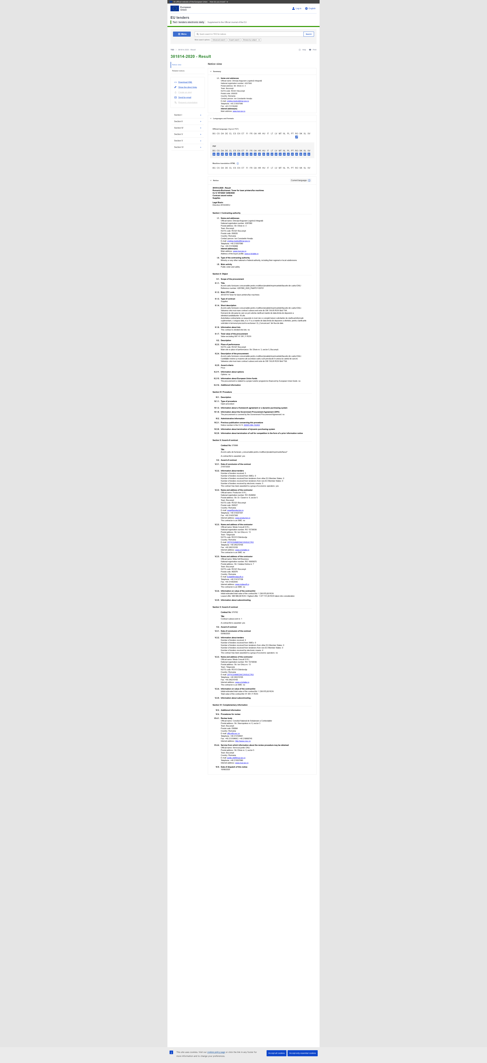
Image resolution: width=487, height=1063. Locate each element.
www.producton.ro (242, 518)
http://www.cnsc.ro (243, 741)
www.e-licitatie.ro (251, 254)
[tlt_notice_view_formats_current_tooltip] (309, 180)
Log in (298, 8)
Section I (178, 115)
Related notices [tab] (178, 71)
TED (172, 50)
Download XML (185, 82)
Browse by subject (250, 40)
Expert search (234, 40)
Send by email (184, 97)
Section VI (178, 147)
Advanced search (219, 40)
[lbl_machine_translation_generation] (238, 163)
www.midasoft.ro (242, 584)
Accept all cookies (276, 1053)
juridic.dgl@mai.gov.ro (236, 758)
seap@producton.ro (235, 510)
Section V (178, 134)
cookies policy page (216, 1052)
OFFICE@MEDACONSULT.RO (240, 542)
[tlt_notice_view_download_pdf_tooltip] (214, 154)
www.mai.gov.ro (239, 111)
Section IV (178, 128)
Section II (178, 121)
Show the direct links (187, 87)
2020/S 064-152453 (252, 425)
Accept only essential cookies (302, 1053)
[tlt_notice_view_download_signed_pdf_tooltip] (296, 137)
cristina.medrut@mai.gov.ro (238, 101)
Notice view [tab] (176, 65)
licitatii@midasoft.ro (235, 577)
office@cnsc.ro (233, 733)
